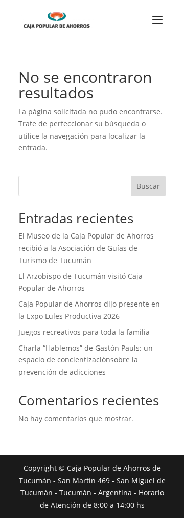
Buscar (148, 186)
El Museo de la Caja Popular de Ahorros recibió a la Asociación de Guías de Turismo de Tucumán (86, 248)
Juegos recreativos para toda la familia (84, 332)
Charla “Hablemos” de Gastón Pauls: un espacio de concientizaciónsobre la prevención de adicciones (85, 360)
